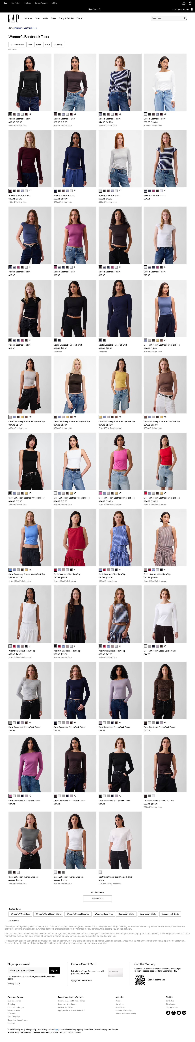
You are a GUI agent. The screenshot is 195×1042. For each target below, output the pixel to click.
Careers (118, 1001)
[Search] (185, 18)
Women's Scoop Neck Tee (78, 914)
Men (38, 18)
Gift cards (11, 1014)
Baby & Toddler (66, 18)
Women (28, 18)
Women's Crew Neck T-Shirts (48, 914)
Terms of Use (88, 1030)
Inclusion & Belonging (124, 1010)
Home (11, 28)
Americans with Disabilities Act (19, 1032)
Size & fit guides (14, 1017)
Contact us (170, 1001)
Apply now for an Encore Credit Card (71, 1010)
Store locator (171, 1004)
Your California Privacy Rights (71, 1030)
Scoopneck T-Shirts (170, 914)
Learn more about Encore (67, 1004)
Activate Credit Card (65, 1007)
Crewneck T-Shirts (148, 914)
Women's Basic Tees (104, 914)
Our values (119, 1004)
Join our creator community (126, 1014)
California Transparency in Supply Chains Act (49, 1032)
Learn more (87, 981)
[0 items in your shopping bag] (190, 3)
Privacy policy (14, 983)
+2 (30, 114)
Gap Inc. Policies (74, 1032)
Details (185, 9)
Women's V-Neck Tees (20, 914)
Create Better (120, 1007)
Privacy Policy (31, 1030)
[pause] (192, 9)
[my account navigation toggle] (184, 3)
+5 (165, 340)
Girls (45, 18)
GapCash (11, 1023)
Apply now (75, 981)
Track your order (14, 1010)
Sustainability (100, 1030)
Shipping (11, 1004)
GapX (79, 18)
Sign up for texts (172, 1007)
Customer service (14, 1001)
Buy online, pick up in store (18, 1020)
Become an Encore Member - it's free (71, 1001)
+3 (165, 646)
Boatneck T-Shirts (126, 914)
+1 (165, 191)
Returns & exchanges (16, 1007)
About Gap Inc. (113, 1030)
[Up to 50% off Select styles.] (94, 9)
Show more (12, 920)
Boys (53, 18)
